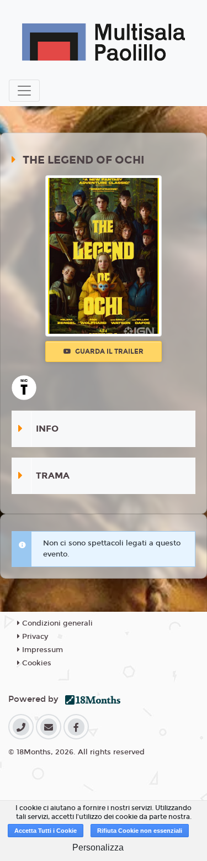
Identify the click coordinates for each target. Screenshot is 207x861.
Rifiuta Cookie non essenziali (139, 830)
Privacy (34, 636)
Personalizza (98, 847)
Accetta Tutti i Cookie (45, 830)
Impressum (41, 649)
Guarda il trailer (108, 351)
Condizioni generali (56, 623)
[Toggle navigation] (24, 91)
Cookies (35, 663)
